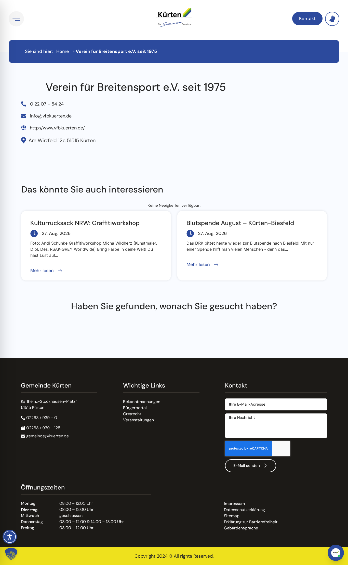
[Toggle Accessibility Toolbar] (9, 536)
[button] (46, 270)
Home (62, 51)
